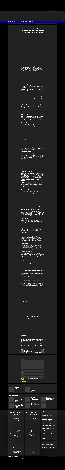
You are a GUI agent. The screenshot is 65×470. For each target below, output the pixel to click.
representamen (44, 431)
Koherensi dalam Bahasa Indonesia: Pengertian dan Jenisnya (19, 405)
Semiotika (22, 21)
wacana (43, 438)
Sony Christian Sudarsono (33, 316)
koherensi (53, 425)
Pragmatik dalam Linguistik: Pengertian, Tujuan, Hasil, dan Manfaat (33, 435)
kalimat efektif (52, 423)
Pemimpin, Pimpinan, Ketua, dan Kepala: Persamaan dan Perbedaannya (34, 427)
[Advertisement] (22, 5)
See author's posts (31, 318)
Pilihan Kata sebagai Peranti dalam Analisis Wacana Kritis (31, 345)
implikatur (43, 423)
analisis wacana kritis (25, 347)
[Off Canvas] (8, 21)
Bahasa (43, 444)
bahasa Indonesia (48, 417)
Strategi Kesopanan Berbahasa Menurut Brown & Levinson (19, 389)
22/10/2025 (16, 407)
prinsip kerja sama (52, 430)
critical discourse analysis (35, 347)
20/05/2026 (16, 401)
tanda (43, 436)
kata (43, 425)
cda (30, 347)
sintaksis (51, 435)
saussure (50, 433)
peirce (43, 430)
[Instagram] (56, 11)
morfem (43, 428)
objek (53, 428)
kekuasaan (40, 347)
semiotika (43, 435)
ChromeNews (38, 458)
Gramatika (32, 403)
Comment (22, 359)
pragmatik (46, 430)
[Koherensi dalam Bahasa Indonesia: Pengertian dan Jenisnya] (11, 405)
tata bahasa (47, 436)
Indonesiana (31, 21)
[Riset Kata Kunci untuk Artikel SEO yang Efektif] (43, 405)
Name (22, 369)
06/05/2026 (32, 391)
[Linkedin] (52, 11)
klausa (50, 425)
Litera (18, 21)
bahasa (43, 417)
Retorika (26, 21)
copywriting (49, 418)
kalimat (47, 423)
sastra (49, 431)
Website (22, 375)
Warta (54, 447)
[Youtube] (54, 11)
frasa (46, 422)
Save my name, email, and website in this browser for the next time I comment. (31, 379)
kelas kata (46, 425)
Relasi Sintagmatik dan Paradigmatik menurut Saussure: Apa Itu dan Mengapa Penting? (18, 419)
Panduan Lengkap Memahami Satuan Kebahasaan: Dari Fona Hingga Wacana (17, 440)
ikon (52, 422)
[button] (56, 21)
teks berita (51, 436)
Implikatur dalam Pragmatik (33, 414)
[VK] (53, 11)
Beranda (11, 21)
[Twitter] (50, 11)
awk (29, 347)
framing (43, 422)
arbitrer (51, 415)
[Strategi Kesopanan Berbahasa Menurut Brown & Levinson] (11, 389)
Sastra (43, 447)
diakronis (52, 420)
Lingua (15, 21)
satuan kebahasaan (45, 433)
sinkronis (47, 435)
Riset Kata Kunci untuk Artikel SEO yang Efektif (50, 405)
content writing (44, 418)
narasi (51, 428)
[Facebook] (49, 11)
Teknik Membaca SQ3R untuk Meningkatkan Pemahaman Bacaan (17, 431)
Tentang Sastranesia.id (14, 456)
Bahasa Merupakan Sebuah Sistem (18, 447)
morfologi (47, 428)
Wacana (18, 387)
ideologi (49, 422)
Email (22, 372)
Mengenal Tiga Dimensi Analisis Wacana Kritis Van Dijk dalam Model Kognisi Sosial (33, 451)
